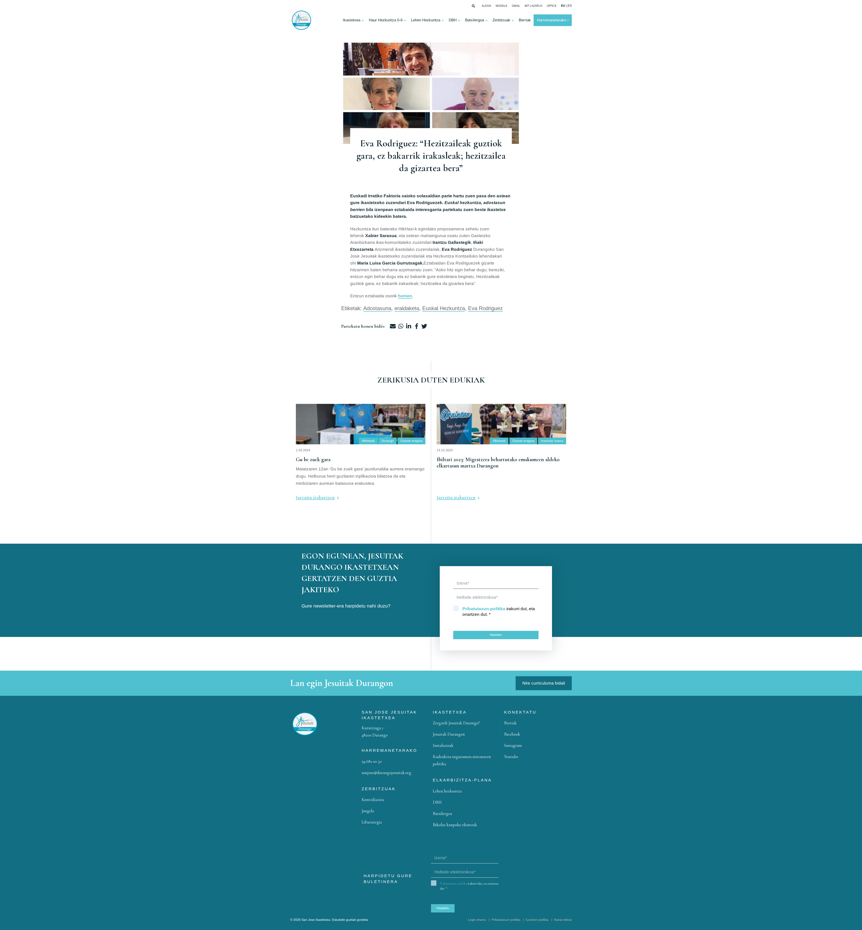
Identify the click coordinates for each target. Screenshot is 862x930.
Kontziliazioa (373, 799)
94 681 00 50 (372, 761)
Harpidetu (496, 634)
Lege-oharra (477, 919)
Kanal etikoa (563, 919)
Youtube (511, 756)
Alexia (486, 5)
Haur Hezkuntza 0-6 (385, 20)
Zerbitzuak (501, 20)
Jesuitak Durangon (449, 734)
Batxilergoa (474, 20)
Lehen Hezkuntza (425, 20)
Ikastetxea (351, 20)
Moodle (501, 5)
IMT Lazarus (533, 5)
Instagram (513, 745)
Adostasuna (377, 308)
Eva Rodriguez (485, 308)
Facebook (512, 734)
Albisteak (368, 441)
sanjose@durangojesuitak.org (386, 772)
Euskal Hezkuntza (443, 308)
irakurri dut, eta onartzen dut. (498, 611)
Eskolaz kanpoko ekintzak (455, 824)
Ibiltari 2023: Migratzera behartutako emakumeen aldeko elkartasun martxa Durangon (491, 411)
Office (551, 5)
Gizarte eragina (411, 441)
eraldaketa (406, 308)
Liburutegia (372, 822)
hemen (405, 296)
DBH (453, 20)
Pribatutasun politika (506, 919)
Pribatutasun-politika (483, 608)
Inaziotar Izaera (552, 441)
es (570, 5)
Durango (387, 441)
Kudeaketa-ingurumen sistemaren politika (462, 760)
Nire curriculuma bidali (543, 683)
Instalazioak (443, 745)
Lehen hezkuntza (447, 791)
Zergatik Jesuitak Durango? (456, 722)
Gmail (516, 5)
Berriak (525, 20)
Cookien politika (537, 919)
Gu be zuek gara (312, 407)
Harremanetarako (551, 20)
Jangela (368, 810)
